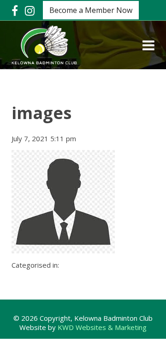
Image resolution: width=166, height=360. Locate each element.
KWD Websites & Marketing (102, 327)
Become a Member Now (90, 10)
